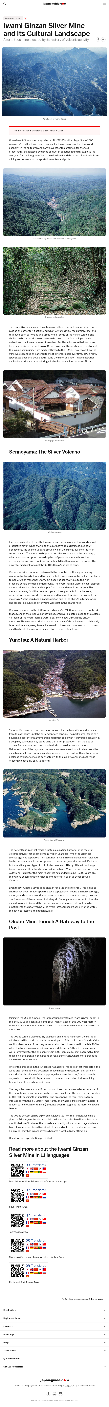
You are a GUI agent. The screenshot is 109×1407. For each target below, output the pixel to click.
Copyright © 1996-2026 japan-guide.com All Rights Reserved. (54, 1400)
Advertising (57, 1385)
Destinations (9, 1310)
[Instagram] (54, 1393)
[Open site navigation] (104, 4)
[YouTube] (60, 1393)
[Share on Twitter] (103, 39)
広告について (71, 1385)
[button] (105, 1310)
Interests (8, 1326)
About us (18, 1385)
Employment (31, 1385)
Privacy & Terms (87, 1385)
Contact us (44, 1385)
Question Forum (11, 1358)
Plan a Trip (8, 1334)
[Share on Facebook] (98, 39)
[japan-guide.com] (54, 4)
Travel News (9, 1350)
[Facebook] (48, 1393)
